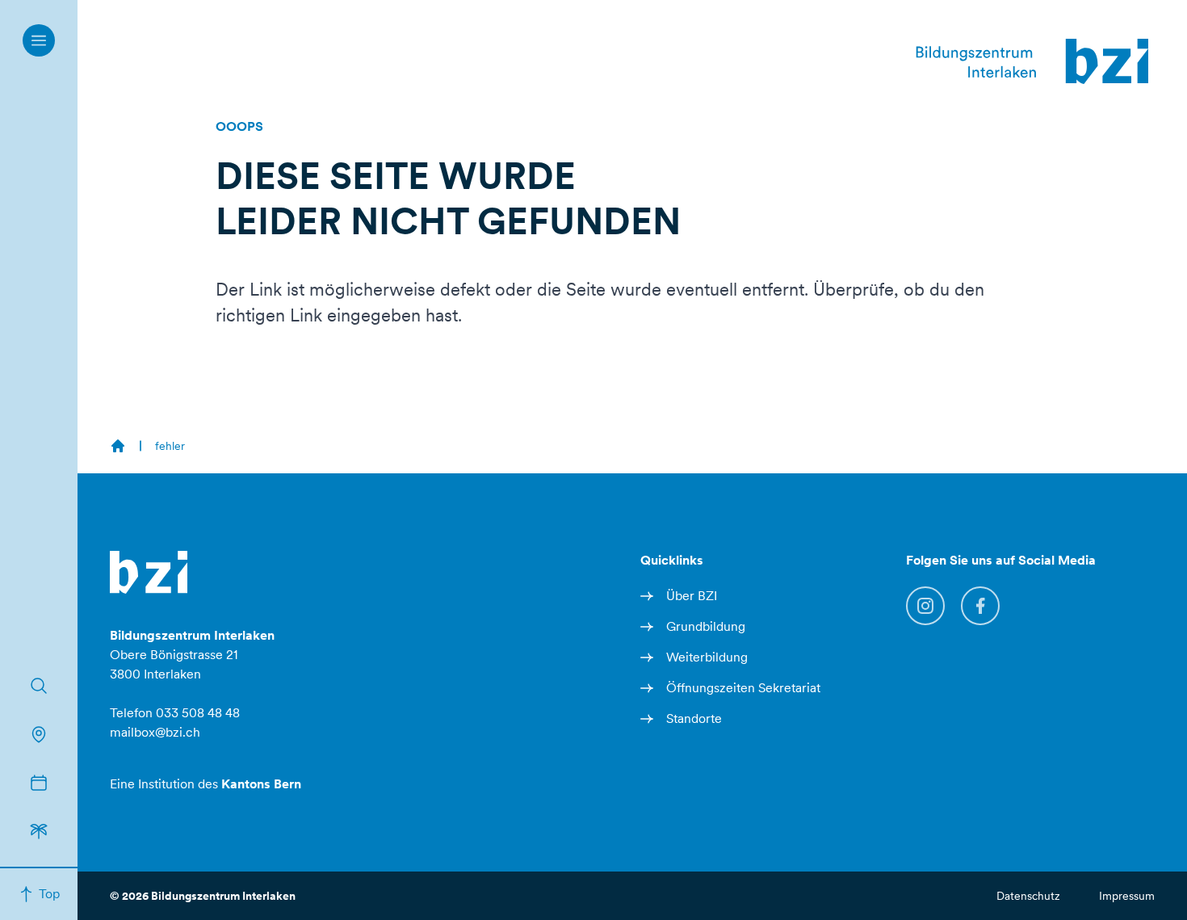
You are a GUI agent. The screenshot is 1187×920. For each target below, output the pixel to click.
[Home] (118, 446)
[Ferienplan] (38, 831)
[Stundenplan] (38, 782)
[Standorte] (38, 734)
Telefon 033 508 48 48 (175, 712)
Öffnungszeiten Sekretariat (743, 687)
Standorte (694, 718)
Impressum (1127, 895)
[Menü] (39, 40)
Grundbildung (705, 626)
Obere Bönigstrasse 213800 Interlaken (192, 655)
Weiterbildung (707, 657)
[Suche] (38, 685)
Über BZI (691, 595)
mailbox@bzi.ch (155, 732)
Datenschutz (1028, 895)
